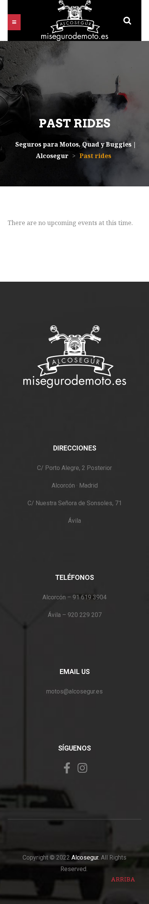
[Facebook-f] (67, 767)
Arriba (123, 879)
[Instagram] (82, 767)
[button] (14, 22)
